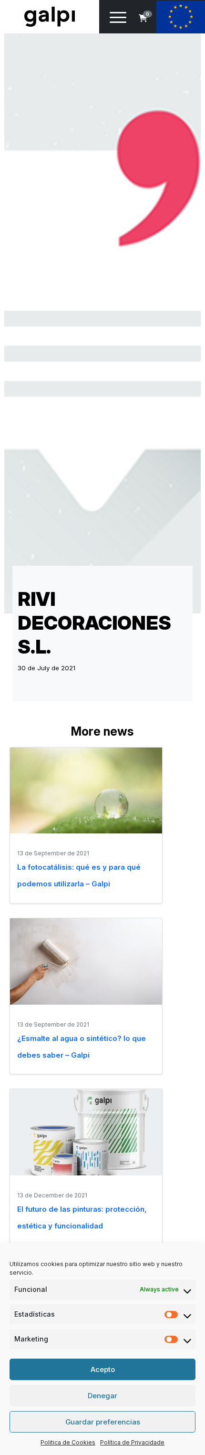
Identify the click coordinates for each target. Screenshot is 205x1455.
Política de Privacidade (132, 1442)
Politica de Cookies (68, 1442)
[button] (143, 18)
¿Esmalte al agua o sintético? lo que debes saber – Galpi (81, 1047)
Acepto (103, 1369)
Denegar (102, 1395)
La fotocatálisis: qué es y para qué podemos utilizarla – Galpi (79, 875)
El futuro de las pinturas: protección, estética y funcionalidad (82, 1217)
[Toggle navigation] (118, 19)
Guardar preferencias (102, 1421)
